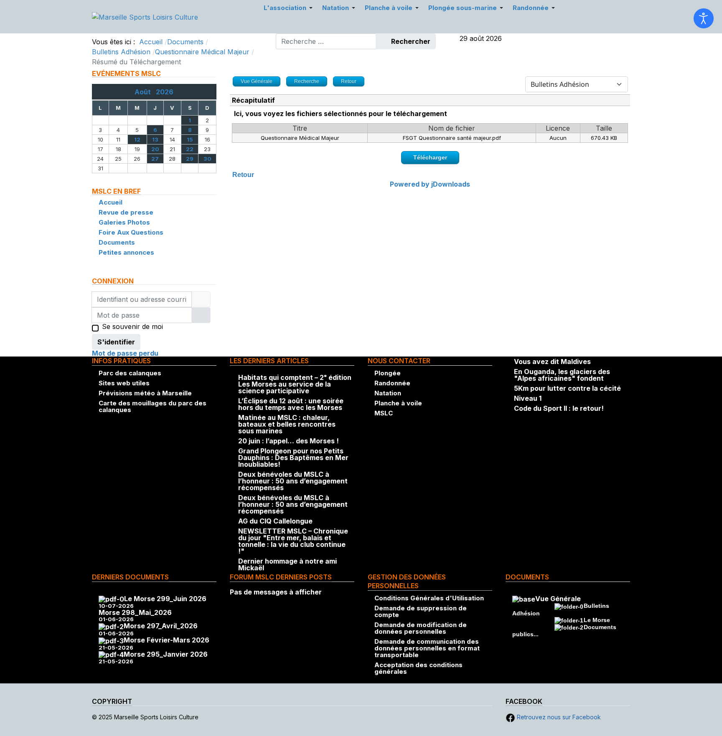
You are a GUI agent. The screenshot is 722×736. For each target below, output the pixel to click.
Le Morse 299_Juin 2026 (165, 598)
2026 (164, 92)
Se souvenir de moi (132, 327)
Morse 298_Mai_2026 (135, 612)
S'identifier (116, 342)
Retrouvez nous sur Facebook (558, 717)
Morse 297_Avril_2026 (161, 626)
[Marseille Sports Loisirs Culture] (145, 16)
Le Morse (597, 620)
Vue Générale (558, 598)
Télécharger (430, 157)
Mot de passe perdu (125, 353)
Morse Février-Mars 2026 (166, 640)
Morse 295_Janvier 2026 (166, 654)
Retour (243, 174)
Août (145, 92)
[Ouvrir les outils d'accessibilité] (704, 18)
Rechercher (409, 41)
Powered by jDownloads (430, 184)
